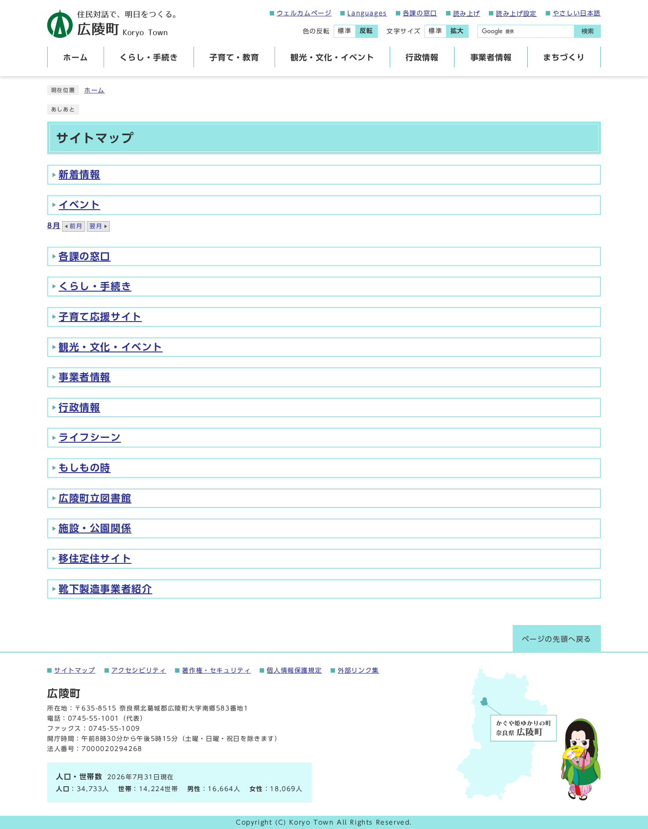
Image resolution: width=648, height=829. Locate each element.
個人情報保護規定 (294, 670)
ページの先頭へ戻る (557, 639)
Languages (367, 13)
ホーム (94, 90)
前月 (76, 226)
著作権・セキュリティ (216, 670)
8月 (53, 225)
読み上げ (466, 14)
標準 (344, 31)
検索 (587, 31)
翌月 (95, 226)
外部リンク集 (358, 670)
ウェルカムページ (304, 13)
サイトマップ (75, 670)
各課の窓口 (420, 13)
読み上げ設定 (516, 14)
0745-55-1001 (93, 718)
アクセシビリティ (139, 670)
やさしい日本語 (577, 13)
